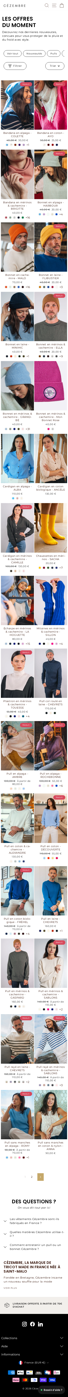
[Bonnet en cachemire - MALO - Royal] (18, 287)
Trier (53, 65)
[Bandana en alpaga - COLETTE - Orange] (15, 144)
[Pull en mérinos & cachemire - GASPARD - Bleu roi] (15, 1006)
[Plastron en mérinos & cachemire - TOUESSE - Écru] (6, 716)
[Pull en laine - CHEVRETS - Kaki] (44, 930)
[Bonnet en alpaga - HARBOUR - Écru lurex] (52, 214)
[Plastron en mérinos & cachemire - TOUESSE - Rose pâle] (19, 716)
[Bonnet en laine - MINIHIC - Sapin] (19, 356)
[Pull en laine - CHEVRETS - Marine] (56, 930)
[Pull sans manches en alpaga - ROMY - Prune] (23, 1157)
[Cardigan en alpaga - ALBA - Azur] (13, 498)
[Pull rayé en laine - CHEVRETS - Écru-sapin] (19, 1082)
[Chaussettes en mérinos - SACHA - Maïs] (39, 567)
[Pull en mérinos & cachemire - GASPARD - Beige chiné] (19, 1006)
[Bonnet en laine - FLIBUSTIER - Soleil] (40, 287)
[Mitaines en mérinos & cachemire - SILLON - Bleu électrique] (39, 643)
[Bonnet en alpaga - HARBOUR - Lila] (44, 214)
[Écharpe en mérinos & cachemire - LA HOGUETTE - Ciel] (6, 643)
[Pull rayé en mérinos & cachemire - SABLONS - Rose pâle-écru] (56, 1085)
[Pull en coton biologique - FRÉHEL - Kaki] (19, 933)
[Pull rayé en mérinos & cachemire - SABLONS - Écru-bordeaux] (44, 1085)
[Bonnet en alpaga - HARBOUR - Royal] (56, 214)
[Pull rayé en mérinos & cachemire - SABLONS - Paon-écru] (48, 1085)
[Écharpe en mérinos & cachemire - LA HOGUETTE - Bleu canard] (10, 643)
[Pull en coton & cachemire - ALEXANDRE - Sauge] (15, 861)
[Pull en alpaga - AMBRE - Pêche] (11, 788)
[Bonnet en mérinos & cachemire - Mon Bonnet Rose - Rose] (48, 429)
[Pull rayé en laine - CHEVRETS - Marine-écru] (15, 1082)
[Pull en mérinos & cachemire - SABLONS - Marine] (44, 1009)
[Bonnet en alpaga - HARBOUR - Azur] (39, 214)
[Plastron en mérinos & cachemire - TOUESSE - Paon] (23, 716)
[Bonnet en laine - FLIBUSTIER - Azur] (48, 287)
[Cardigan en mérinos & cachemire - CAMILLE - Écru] (19, 571)
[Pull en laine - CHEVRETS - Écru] (48, 930)
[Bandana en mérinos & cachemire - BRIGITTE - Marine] (18, 217)
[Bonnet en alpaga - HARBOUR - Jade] (48, 214)
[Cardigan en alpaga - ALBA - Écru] (21, 498)
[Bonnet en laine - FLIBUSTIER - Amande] (44, 287)
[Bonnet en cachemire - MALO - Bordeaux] (22, 287)
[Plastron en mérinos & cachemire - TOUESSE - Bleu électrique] (14, 716)
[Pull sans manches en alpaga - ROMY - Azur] (7, 1157)
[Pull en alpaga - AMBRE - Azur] (23, 788)
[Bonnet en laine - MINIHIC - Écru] (15, 356)
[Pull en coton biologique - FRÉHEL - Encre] (6, 933)
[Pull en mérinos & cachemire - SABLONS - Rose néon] (48, 1009)
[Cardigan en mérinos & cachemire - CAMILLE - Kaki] (11, 571)
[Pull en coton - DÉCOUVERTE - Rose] (56, 858)
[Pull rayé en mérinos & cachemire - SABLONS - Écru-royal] (40, 1085)
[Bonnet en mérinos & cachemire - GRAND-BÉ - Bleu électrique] (14, 429)
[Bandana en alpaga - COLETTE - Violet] (19, 144)
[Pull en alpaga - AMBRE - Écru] (19, 788)
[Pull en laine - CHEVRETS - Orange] (52, 930)
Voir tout (12, 53)
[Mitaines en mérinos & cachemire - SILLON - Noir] (44, 643)
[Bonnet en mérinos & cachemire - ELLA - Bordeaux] (48, 356)
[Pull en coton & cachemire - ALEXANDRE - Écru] (11, 861)
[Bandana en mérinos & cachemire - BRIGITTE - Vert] (22, 217)
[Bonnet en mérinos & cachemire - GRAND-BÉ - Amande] (10, 429)
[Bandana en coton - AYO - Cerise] (52, 144)
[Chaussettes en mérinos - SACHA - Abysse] (52, 567)
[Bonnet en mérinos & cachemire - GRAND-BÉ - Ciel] (6, 429)
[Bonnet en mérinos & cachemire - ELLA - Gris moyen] (56, 356)
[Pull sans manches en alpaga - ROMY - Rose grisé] (11, 1157)
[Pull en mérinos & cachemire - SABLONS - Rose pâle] (56, 1009)
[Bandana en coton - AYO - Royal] (56, 144)
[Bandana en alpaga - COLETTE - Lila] (23, 144)
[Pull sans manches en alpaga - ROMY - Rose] (19, 1157)
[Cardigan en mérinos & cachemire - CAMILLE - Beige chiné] (15, 571)
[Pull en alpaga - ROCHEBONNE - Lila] (39, 785)
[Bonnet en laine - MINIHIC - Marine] (7, 356)
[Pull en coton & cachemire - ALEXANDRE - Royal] (23, 861)
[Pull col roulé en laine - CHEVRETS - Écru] (50, 713)
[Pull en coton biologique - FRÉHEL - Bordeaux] (23, 933)
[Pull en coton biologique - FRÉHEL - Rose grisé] (14, 933)
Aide (4, 1346)
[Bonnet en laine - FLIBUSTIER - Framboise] (52, 287)
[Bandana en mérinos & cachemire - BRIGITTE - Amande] (10, 217)
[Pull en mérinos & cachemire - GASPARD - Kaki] (11, 1006)
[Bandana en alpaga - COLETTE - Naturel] (11, 144)
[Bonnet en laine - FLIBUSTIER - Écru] (56, 287)
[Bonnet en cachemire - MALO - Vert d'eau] (10, 287)
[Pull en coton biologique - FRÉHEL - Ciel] (10, 933)
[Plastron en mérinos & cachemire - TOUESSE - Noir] (10, 716)
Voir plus (10, 1288)
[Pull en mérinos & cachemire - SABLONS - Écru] (39, 1009)
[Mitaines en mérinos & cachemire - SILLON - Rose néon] (52, 643)
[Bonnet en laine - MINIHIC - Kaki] (23, 356)
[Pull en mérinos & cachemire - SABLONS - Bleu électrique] (52, 1009)
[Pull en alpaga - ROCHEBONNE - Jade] (44, 785)
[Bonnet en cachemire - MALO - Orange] (6, 287)
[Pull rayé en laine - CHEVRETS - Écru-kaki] (6, 1082)
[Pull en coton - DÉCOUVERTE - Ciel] (44, 858)
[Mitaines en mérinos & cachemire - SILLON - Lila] (56, 643)
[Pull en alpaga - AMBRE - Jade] (15, 788)
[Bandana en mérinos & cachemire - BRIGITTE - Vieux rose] (6, 217)
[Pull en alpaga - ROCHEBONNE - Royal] (56, 785)
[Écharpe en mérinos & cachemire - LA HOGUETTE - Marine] (18, 643)
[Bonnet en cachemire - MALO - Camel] (14, 287)
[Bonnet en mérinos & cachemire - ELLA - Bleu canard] (44, 356)
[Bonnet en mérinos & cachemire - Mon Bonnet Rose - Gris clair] (52, 429)
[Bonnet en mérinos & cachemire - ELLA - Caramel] (39, 356)
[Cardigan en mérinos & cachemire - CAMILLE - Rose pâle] (23, 571)
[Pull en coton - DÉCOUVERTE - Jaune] (52, 858)
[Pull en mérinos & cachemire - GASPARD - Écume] (23, 1006)
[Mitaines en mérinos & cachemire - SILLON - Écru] (48, 643)
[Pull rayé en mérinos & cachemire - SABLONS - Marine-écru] (52, 1085)
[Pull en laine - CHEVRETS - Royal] (40, 930)
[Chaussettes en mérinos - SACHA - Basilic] (48, 567)
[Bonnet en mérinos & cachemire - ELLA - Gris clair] (52, 356)
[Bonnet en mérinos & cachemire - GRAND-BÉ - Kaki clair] (18, 429)
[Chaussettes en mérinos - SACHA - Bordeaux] (44, 567)
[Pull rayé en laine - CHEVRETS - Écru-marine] (23, 1082)
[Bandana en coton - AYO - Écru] (44, 144)
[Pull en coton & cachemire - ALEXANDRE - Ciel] (19, 861)
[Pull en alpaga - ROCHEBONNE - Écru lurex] (48, 785)
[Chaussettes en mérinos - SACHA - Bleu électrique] (56, 567)
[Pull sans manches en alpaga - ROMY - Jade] (15, 1157)
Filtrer (17, 65)
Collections (9, 1338)
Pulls (53, 53)
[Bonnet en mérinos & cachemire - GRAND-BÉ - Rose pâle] (22, 429)
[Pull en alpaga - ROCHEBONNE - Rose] (52, 785)
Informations (10, 1354)
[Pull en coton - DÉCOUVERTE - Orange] (48, 858)
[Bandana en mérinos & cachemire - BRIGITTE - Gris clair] (14, 217)
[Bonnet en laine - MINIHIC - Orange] (11, 356)
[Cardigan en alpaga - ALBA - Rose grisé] (17, 498)
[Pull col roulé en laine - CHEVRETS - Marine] (46, 713)
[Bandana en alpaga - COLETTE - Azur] (7, 144)
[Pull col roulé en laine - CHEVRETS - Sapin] (54, 713)
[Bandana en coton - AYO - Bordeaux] (48, 144)
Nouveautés (34, 53)
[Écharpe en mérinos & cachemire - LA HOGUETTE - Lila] (22, 643)
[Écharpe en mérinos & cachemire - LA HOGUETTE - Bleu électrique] (14, 643)
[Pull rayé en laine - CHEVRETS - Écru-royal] (10, 1082)
